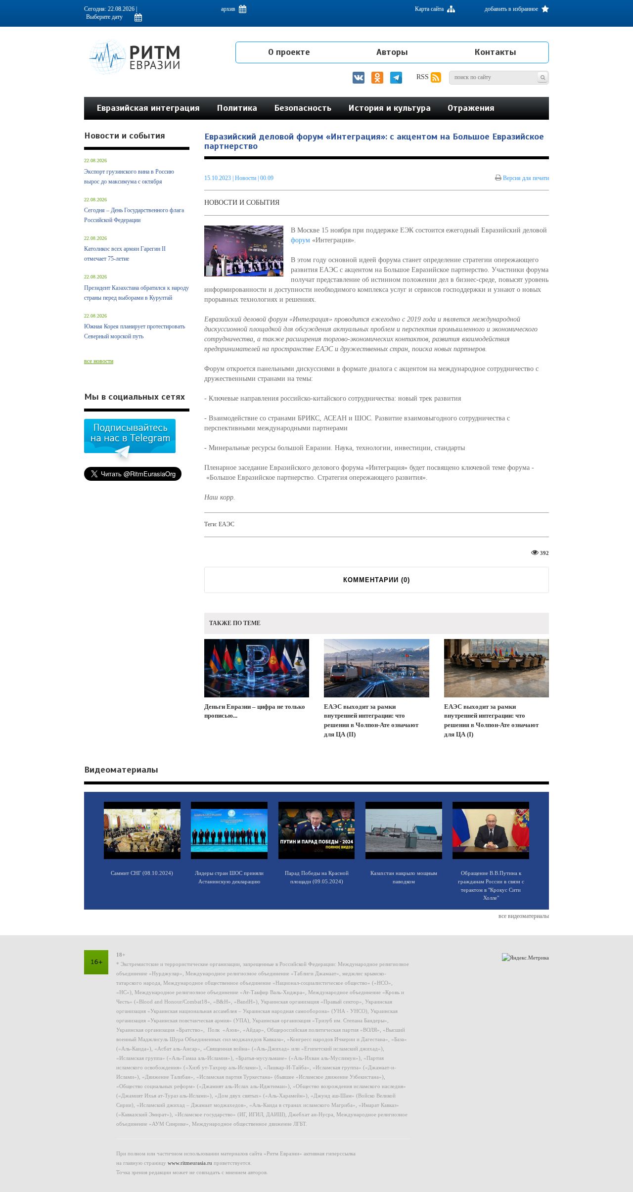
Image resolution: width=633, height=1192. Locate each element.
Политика (237, 107)
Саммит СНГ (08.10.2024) (142, 873)
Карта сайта (430, 8)
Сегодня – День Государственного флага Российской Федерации (134, 215)
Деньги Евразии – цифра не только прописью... (254, 711)
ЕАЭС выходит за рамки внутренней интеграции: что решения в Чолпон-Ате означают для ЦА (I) (491, 720)
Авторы (392, 51)
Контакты (495, 51)
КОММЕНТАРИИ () (376, 580)
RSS (423, 77)
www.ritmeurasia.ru (190, 1163)
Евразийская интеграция (148, 107)
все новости (98, 361)
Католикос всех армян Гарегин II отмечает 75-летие (125, 253)
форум (300, 240)
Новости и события (241, 202)
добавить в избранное (512, 8)
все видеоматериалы (523, 916)
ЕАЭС (226, 524)
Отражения (471, 107)
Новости (246, 178)
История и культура (389, 107)
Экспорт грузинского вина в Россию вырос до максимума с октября (129, 176)
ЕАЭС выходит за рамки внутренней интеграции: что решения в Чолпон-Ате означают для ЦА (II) (371, 720)
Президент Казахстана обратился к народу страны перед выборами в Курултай (136, 292)
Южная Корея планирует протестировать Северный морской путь (134, 331)
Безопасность (302, 107)
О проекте (289, 51)
